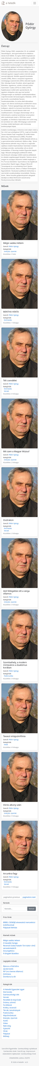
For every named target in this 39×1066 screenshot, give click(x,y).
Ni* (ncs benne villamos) (13, 971)
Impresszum (30, 1051)
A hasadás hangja (10, 943)
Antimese (7, 974)
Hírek (6, 745)
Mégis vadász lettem (13, 243)
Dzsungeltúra (8, 951)
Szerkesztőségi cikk (11, 994)
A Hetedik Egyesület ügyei (13, 989)
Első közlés (8, 320)
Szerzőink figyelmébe (9, 1049)
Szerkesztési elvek (9, 1051)
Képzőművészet (9, 1015)
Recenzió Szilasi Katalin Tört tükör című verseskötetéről (19, 946)
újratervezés (8, 969)
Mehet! (31, 909)
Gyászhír (6, 1028)
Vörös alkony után (12, 804)
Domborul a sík (9, 976)
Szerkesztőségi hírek (28, 1054)
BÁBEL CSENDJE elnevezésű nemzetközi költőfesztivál (19, 923)
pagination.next (29, 897)
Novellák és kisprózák (12, 1000)
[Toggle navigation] (35, 3)
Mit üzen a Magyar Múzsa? (16, 451)
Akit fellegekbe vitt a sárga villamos (16, 592)
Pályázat (6, 1033)
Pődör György (14, 246)
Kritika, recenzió (9, 1007)
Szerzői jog (21, 1051)
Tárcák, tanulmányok (11, 1010)
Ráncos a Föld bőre (11, 966)
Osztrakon (8, 520)
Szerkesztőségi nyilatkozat (27, 1049)
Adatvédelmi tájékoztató (11, 1054)
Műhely (6, 1036)
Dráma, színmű (9, 1002)
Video (5, 1023)
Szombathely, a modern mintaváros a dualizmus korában (15, 665)
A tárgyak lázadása (11, 953)
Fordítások (7, 1005)
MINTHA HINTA (11, 311)
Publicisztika (8, 676)
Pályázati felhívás (10, 927)
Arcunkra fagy (10, 873)
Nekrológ (7, 1026)
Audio (5, 1020)
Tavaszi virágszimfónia (14, 736)
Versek (6, 391)
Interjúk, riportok (10, 251)
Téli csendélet (10, 380)
